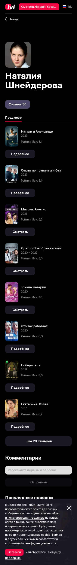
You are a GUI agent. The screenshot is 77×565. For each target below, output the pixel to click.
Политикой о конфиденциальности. (32, 543)
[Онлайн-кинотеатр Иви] (11, 7)
